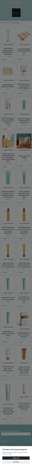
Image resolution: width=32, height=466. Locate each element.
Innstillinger (16, 462)
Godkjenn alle (16, 458)
